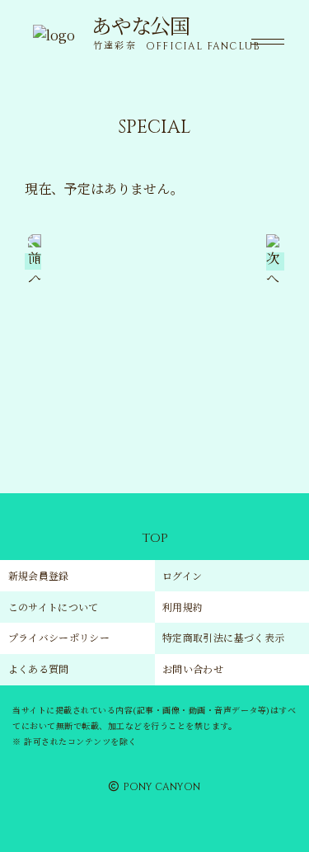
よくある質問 (38, 668)
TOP (155, 538)
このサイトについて (53, 607)
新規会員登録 (38, 575)
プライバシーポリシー (59, 637)
